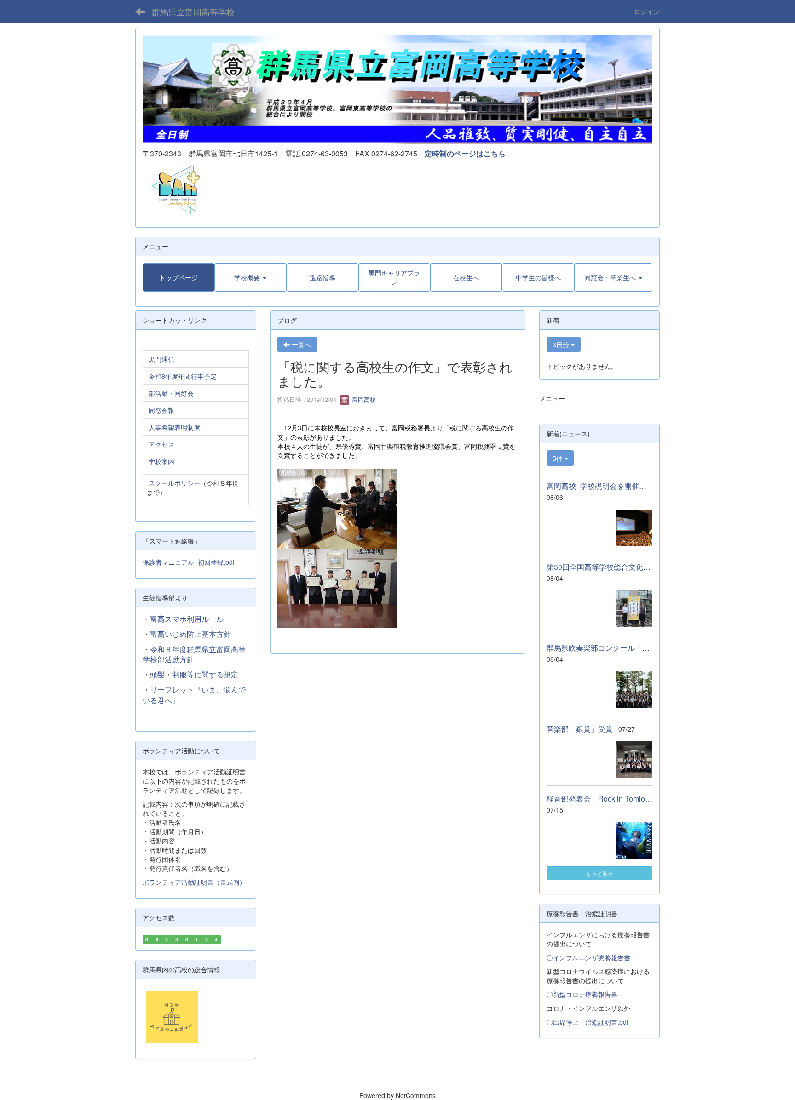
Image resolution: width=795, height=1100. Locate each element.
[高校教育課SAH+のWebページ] (172, 188)
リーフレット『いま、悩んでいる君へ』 (194, 694)
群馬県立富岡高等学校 (193, 11)
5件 (559, 458)
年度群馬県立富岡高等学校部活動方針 (194, 654)
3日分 (562, 344)
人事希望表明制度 (174, 427)
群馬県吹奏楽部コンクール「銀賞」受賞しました (628, 647)
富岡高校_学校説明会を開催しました (607, 486)
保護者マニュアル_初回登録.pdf (189, 562)
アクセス (161, 444)
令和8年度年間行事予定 (183, 376)
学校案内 (161, 461)
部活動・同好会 (171, 393)
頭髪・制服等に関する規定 (194, 674)
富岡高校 (363, 399)
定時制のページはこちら (465, 153)
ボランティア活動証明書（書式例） (194, 882)
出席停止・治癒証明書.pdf (590, 1021)
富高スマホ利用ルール (187, 618)
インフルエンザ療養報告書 (591, 957)
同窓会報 (161, 410)
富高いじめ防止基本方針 (190, 634)
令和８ (161, 649)
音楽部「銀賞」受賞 (580, 728)
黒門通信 (161, 359)
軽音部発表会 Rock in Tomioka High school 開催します (642, 798)
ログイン (647, 11)
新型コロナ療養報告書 (585, 994)
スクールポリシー (174, 482)
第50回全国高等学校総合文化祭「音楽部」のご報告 (632, 566)
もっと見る (599, 873)
